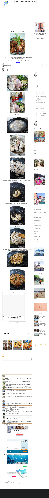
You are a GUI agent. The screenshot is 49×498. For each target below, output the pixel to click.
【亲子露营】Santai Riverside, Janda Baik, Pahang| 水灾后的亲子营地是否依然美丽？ (16, 383)
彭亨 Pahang (35, 147)
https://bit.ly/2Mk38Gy (18, 454)
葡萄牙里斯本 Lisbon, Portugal (37, 236)
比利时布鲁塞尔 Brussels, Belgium (38, 209)
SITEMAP (20, 3)
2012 (35, 121)
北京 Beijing (35, 185)
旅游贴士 (44, 343)
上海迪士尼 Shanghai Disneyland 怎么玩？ (10, 406)
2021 (35, 75)
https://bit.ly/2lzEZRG (10, 438)
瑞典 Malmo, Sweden (36, 239)
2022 (35, 74)
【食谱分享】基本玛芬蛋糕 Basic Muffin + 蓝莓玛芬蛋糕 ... (7, 348)
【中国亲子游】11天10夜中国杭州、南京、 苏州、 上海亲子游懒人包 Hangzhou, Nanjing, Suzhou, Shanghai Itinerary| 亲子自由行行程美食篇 (42, 335)
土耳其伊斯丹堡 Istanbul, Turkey (38, 241)
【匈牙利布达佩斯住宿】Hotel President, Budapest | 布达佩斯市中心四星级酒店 (15, 393)
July (36, 84)
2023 (35, 73)
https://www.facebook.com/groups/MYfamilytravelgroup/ (14, 483)
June (36, 85)
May (36, 86)
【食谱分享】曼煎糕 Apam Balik (17, 348)
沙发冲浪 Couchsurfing (37, 344)
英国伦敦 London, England (37, 217)
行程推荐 (35, 345)
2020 (35, 76)
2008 (35, 125)
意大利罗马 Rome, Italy (37, 228)
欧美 (32, 1)
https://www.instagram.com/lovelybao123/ (9, 482)
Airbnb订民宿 (6, 424)
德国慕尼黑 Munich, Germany (37, 225)
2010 (35, 123)
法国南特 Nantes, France (37, 220)
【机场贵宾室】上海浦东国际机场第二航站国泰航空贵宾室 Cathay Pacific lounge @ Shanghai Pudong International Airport (42, 330)
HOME (14, 1)
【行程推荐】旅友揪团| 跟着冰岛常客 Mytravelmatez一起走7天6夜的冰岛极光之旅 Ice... (40, 109)
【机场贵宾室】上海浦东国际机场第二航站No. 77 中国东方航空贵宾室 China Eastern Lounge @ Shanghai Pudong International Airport (42, 325)
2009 (35, 124)
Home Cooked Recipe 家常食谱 (17, 30)
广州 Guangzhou (36, 188)
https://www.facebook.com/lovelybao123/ (9, 481)
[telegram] (4, 331)
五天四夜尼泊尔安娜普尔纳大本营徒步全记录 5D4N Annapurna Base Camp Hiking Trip (42, 316)
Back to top (46, 494)
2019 (35, 77)
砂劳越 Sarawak (36, 153)
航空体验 (45, 344)
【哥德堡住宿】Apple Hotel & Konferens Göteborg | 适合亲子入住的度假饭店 (15, 402)
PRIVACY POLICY (16, 3)
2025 (35, 71)
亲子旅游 (39, 343)
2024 (35, 72)
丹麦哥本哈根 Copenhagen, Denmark (38, 215)
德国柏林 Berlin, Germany (37, 223)
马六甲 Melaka (36, 145)
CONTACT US (35, 1)
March (36, 88)
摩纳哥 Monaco (36, 233)
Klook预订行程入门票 (7, 454)
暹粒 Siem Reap (36, 169)
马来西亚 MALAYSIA (21, 1)
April (36, 87)
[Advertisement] (5, 19)
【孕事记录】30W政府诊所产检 (39, 103)
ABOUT (17, 1)
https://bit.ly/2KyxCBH (20, 424)
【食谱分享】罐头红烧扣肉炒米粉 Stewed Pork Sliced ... (26, 348)
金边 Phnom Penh (36, 167)
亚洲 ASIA (26, 1)
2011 (35, 122)
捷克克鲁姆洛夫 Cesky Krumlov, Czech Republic (40, 212)
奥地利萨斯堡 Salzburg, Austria (38, 206)
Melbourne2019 (36, 343)
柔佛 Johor (35, 142)
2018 (35, 78)
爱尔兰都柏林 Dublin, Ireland (37, 231)
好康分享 (41, 343)
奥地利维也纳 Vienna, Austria (37, 207)
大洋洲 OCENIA (29, 1)
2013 (35, 120)
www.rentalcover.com (9, 437)
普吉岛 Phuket (36, 298)
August (37, 83)
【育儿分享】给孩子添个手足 (38, 98)
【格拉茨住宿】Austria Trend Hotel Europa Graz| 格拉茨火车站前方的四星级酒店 (15, 390)
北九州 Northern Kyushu (37, 271)
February (37, 89)
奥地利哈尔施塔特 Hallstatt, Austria (38, 204)
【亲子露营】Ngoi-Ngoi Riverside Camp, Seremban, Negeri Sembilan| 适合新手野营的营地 (17, 386)
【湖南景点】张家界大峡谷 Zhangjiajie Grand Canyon (12, 413)
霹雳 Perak (35, 150)
